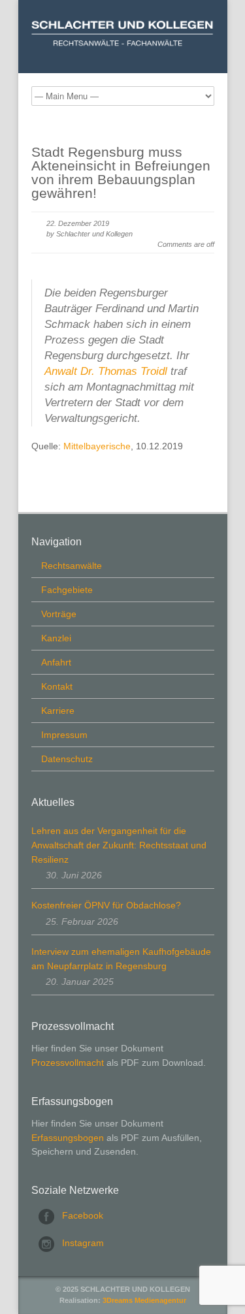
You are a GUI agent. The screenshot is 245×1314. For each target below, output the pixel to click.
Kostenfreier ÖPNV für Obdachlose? (106, 905)
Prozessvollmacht (67, 1062)
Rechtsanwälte (71, 565)
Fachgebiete (67, 590)
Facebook (82, 1215)
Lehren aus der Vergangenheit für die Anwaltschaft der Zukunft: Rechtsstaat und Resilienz (118, 844)
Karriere (57, 710)
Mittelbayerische (97, 446)
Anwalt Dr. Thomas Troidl (105, 371)
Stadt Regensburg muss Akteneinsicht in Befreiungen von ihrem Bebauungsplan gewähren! (120, 172)
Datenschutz (67, 759)
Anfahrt (56, 662)
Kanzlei (56, 638)
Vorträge (58, 614)
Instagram (83, 1243)
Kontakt (57, 686)
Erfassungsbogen (67, 1137)
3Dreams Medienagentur (144, 1300)
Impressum (64, 734)
